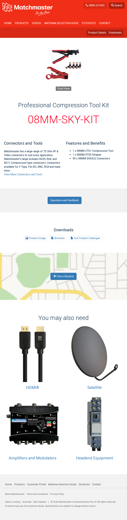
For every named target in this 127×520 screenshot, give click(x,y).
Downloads (115, 32)
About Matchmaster (15, 494)
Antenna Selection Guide (61, 23)
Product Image (37, 238)
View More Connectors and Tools (23, 174)
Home (8, 23)
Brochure (59, 238)
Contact (104, 23)
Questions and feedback (64, 200)
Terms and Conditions (37, 494)
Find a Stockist (65, 276)
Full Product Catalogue (86, 238)
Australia (27, 501)
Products (21, 23)
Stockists (89, 23)
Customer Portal (36, 484)
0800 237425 (96, 5)
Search (118, 5)
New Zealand (39, 501)
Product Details (97, 32)
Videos (36, 23)
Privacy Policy (57, 494)
